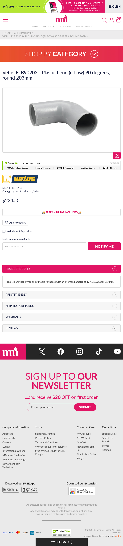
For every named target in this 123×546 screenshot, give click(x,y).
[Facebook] (54, 351)
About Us (7, 433)
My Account (83, 433)
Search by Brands (107, 439)
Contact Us (8, 437)
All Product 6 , (24, 191)
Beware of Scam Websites (11, 465)
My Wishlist (83, 437)
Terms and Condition (46, 442)
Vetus (36, 191)
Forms (105, 445)
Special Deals (109, 433)
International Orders (13, 450)
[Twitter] (35, 351)
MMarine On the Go (13, 455)
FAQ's (80, 458)
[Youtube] (111, 351)
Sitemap (106, 449)
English (114, 6)
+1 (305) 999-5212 (90, 5)
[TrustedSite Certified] (61, 533)
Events (6, 446)
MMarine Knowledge (14, 459)
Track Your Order (86, 454)
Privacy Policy (43, 437)
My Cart (81, 442)
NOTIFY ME (104, 246)
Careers (6, 442)
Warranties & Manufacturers (51, 446)
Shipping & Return (45, 433)
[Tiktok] (92, 351)
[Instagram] (73, 351)
